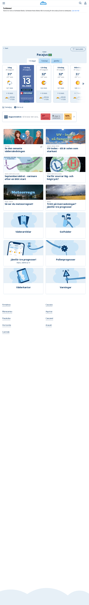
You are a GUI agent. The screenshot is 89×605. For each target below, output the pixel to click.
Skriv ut (19, 107)
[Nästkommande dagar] (83, 84)
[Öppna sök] (80, 3)
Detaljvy (8, 107)
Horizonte (6, 325)
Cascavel (49, 318)
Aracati (49, 325)
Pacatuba (6, 318)
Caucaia (49, 304)
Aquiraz (49, 311)
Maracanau (7, 311)
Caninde (6, 332)
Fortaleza (6, 304)
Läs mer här (75, 11)
